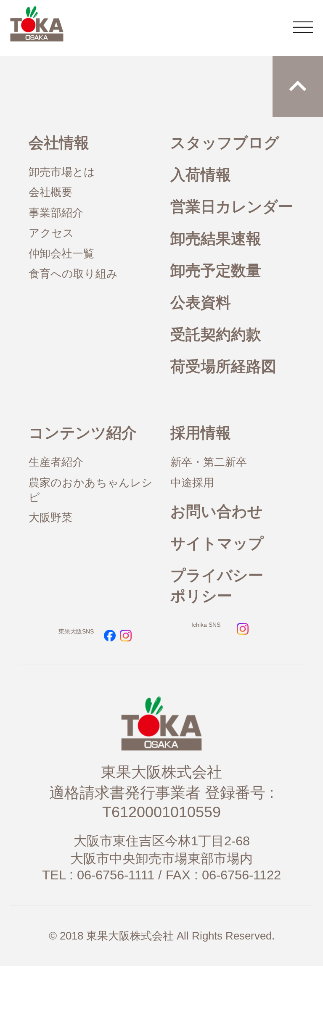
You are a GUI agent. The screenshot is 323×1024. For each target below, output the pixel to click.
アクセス (51, 233)
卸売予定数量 (215, 270)
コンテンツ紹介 (83, 432)
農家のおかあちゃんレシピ (91, 490)
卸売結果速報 (215, 238)
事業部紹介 (56, 212)
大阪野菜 (50, 517)
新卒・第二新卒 (208, 462)
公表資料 (200, 302)
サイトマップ (217, 543)
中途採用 (192, 482)
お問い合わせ (216, 511)
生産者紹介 (56, 462)
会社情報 (59, 142)
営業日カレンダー (231, 206)
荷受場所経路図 (223, 366)
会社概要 (50, 192)
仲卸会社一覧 (61, 253)
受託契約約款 (215, 334)
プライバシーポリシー (216, 585)
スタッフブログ (224, 142)
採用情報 (200, 432)
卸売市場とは (62, 172)
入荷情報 (200, 174)
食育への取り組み (73, 273)
